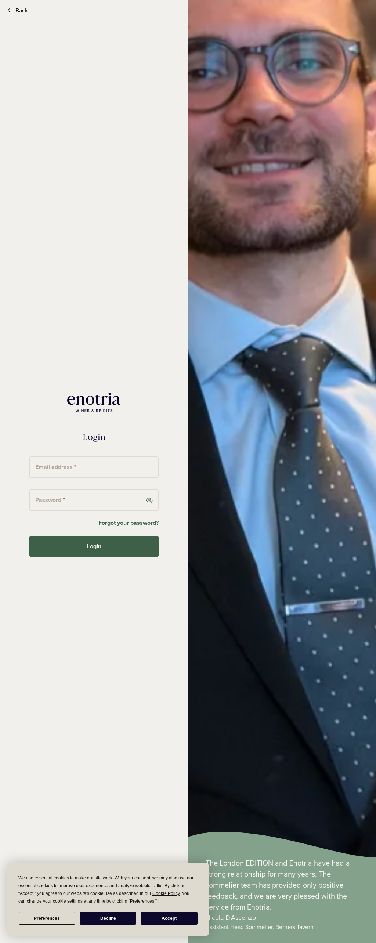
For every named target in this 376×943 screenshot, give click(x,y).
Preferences (47, 918)
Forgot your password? (128, 523)
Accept (169, 918)
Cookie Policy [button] (166, 893)
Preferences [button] (142, 901)
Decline (108, 918)
